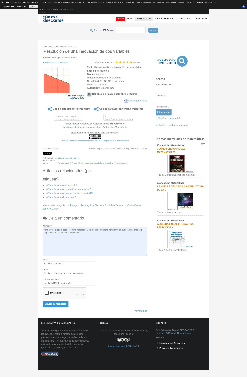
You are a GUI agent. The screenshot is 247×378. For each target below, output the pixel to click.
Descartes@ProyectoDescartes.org (173, 333)
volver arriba (141, 311)
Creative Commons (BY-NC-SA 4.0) (123, 346)
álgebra (109, 163)
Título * (46, 259)
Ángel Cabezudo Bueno (66, 57)
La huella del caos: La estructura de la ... (180, 188)
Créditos (123, 127)
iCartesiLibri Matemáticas (170, 145)
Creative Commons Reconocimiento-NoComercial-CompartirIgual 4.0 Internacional (95, 141)
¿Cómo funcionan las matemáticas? (171, 150)
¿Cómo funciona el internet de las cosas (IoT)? (69, 193)
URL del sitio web (51, 279)
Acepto (33, 7)
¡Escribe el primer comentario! (56, 63)
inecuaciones (122, 163)
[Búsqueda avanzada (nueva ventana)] (172, 61)
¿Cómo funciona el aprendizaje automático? (68, 189)
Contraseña (161, 95)
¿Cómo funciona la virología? (61, 197)
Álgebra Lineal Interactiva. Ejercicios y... (175, 226)
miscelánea (64, 163)
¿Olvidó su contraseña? (168, 118)
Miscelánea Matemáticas (69, 158)
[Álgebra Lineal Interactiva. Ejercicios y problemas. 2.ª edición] (181, 239)
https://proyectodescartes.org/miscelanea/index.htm (87, 127)
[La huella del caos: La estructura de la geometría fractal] (181, 201)
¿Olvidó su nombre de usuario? (172, 125)
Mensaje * (47, 226)
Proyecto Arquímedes (171, 348)
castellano (99, 163)
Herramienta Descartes (172, 343)
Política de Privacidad (207, 3)
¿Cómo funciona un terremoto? (61, 185)
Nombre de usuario (164, 84)
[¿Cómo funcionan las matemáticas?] (181, 163)
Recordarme (161, 107)
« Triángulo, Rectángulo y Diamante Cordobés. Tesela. (95, 205)
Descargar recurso (137, 100)
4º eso (74, 163)
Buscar (153, 30)
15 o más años (86, 163)
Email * (46, 269)
